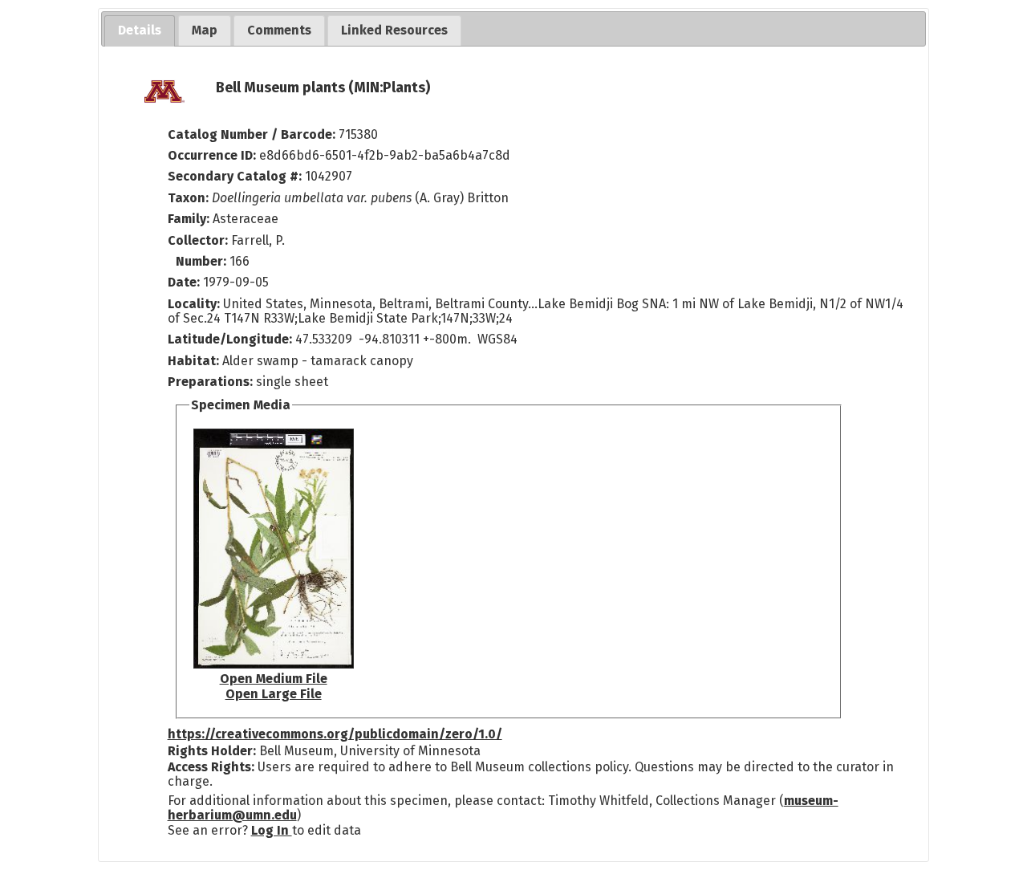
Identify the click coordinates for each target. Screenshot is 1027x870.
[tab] (139, 31)
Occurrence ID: (213, 155)
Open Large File (273, 693)
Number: (202, 261)
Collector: (199, 240)
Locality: (194, 303)
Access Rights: (211, 766)
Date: (184, 282)
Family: (188, 218)
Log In (271, 830)
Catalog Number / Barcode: (253, 134)
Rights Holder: (212, 750)
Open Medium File (273, 678)
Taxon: (188, 197)
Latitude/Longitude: (230, 339)
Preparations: (210, 381)
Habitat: (195, 360)
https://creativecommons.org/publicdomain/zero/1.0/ (335, 734)
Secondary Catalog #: (235, 176)
